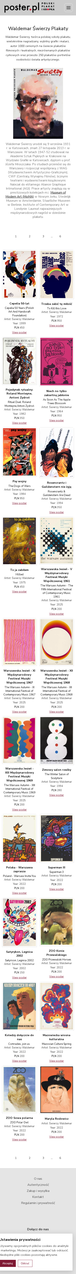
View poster (19, 332)
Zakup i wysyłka (38, 1191)
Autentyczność (38, 1185)
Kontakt (38, 1197)
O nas (38, 1178)
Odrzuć (25, 1263)
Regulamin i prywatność (38, 1203)
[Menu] (68, 7)
